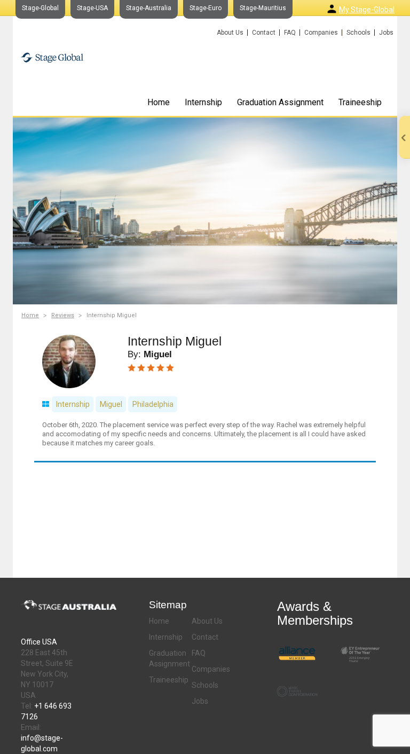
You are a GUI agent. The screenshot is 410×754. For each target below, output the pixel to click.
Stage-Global (40, 8)
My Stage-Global (367, 9)
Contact (263, 32)
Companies (321, 32)
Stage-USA (92, 8)
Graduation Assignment (280, 102)
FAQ (290, 32)
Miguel (111, 404)
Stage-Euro (206, 8)
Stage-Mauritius (263, 8)
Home (158, 102)
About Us (230, 32)
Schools (358, 32)
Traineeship (360, 102)
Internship (203, 102)
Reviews (62, 315)
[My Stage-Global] (331, 8)
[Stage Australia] (83, 55)
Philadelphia (153, 404)
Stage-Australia (148, 8)
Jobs (386, 32)
